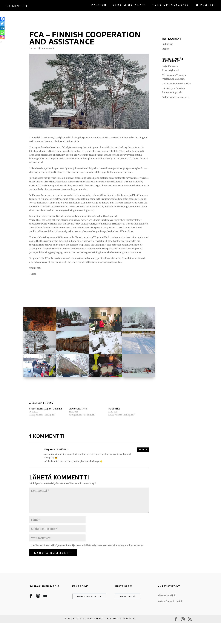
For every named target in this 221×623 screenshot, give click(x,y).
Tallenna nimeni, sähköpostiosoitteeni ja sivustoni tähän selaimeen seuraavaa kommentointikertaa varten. (88, 545)
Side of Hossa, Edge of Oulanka (45, 408)
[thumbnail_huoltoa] (39, 377)
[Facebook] (2, 19)
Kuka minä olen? (129, 6)
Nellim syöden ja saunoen (175, 97)
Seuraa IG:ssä (127, 596)
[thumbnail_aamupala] (105, 377)
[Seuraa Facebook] (31, 597)
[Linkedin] (2, 28)
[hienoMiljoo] (138, 377)
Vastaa (143, 450)
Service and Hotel (78, 408)
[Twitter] (2, 23)
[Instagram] (2, 37)
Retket (165, 48)
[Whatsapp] (2, 32)
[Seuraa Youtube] (45, 597)
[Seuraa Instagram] (38, 597)
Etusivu (99, 6)
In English (205, 6)
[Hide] (1, 42)
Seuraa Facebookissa (89, 596)
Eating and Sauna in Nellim (176, 83)
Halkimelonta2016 (170, 6)
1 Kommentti (47, 48)
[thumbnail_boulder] (72, 377)
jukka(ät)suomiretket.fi (170, 601)
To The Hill (114, 408)
